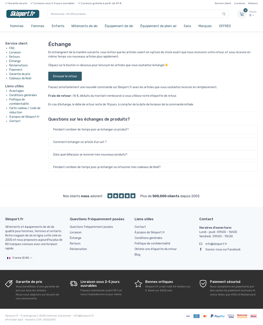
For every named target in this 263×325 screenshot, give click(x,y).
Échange (15, 61)
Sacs (187, 26)
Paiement (15, 69)
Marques (205, 26)
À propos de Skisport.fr (24, 117)
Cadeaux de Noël (20, 78)
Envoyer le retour (65, 76)
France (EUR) (20, 257)
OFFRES (225, 26)
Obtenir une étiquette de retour (156, 249)
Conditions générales (23, 95)
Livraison (239, 3)
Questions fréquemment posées (91, 227)
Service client (223, 3)
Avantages (16, 91)
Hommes (16, 26)
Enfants (58, 26)
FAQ (11, 48)
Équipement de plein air (158, 26)
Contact (15, 121)
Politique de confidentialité (152, 243)
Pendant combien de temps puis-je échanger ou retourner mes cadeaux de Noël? (107, 167)
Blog (137, 254)
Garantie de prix (19, 74)
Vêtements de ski (84, 26)
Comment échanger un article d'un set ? (80, 142)
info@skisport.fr (216, 244)
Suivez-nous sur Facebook (223, 249)
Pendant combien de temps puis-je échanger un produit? (91, 129)
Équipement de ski (119, 26)
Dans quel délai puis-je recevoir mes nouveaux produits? (90, 154)
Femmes (37, 26)
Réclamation (78, 249)
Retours (253, 3)
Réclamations (18, 65)
